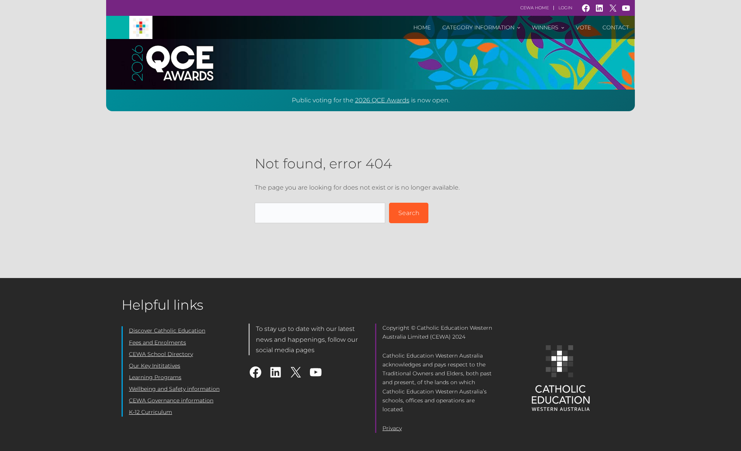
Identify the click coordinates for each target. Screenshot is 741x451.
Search (409, 213)
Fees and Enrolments (157, 342)
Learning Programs (155, 377)
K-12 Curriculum (150, 412)
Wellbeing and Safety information (174, 389)
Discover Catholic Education (167, 330)
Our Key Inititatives (154, 366)
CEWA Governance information (171, 400)
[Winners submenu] (562, 27)
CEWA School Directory (161, 354)
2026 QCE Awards (382, 100)
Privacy (392, 428)
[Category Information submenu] (518, 27)
